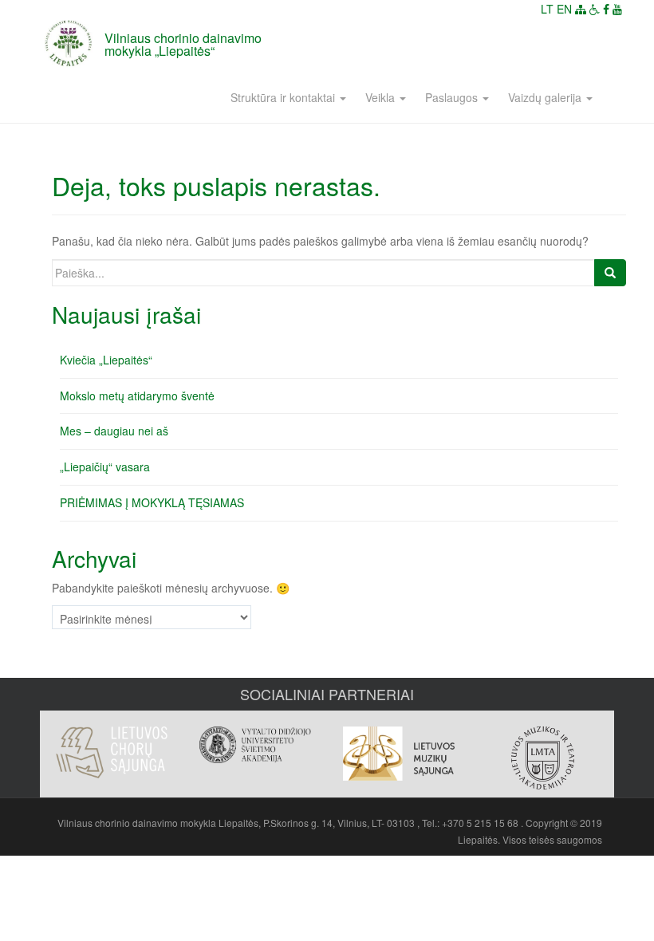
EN (564, 9)
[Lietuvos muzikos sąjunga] (399, 753)
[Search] (610, 272)
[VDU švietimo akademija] (255, 744)
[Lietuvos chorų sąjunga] (111, 752)
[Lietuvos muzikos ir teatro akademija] (542, 757)
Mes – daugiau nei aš (114, 431)
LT (547, 9)
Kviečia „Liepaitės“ (106, 360)
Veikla (381, 97)
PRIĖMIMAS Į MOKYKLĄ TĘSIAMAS (152, 502)
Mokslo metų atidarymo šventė (137, 396)
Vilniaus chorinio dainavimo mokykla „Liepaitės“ (183, 44)
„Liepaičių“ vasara (105, 466)
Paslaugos (453, 97)
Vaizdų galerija (546, 97)
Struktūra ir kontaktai (284, 97)
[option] (111, 744)
